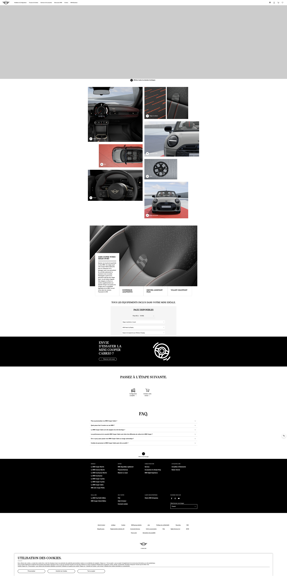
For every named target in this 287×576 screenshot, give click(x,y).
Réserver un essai (123, 473)
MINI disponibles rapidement (125, 467)
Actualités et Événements (179, 467)
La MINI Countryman (96, 476)
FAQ (119, 498)
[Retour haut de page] (143, 453)
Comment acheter (123, 504)
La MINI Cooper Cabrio (97, 485)
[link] (66, 2)
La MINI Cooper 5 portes (98, 482)
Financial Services (123, 470)
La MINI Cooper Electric (97, 467)
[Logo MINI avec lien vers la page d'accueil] (143, 544)
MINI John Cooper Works (98, 488)
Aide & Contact (122, 501)
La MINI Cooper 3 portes (98, 479)
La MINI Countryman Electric (99, 473)
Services (147, 467)
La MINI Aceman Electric (98, 470)
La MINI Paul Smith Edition (98, 498)
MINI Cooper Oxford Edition (98, 501)
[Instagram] (175, 498)
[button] (274, 2)
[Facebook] (171, 498)
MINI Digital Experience (151, 473)
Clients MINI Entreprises (151, 498)
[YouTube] (179, 498)
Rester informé (176, 470)
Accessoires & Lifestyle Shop (153, 470)
